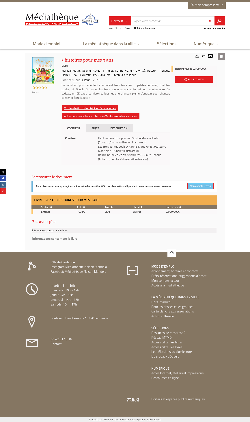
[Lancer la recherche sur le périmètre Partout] (219, 20)
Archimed (108, 419)
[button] (48, 44)
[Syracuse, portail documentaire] (62, 19)
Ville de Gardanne (63, 262)
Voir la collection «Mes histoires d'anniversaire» (90, 108)
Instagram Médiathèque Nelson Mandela (79, 266)
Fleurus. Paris (81, 80)
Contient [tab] (73, 128)
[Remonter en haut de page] (171, 253)
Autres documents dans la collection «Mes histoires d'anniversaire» (100, 116)
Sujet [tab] (95, 128)
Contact (56, 344)
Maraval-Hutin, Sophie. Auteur (81, 71)
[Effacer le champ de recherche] (210, 20)
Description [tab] (119, 128)
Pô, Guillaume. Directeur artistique (114, 75)
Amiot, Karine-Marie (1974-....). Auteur (131, 71)
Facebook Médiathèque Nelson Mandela (78, 271)
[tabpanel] (115, 148)
